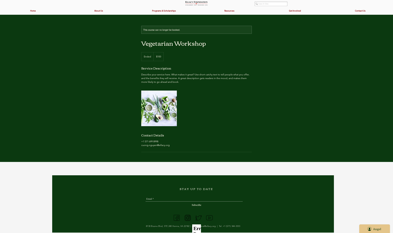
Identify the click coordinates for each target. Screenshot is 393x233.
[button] (164, 11)
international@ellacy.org (204, 226)
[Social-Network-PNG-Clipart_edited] (177, 218)
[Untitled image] (159, 108)
